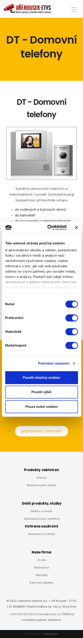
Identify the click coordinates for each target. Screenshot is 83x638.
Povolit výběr (41, 392)
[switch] (71, 317)
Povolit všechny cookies (41, 377)
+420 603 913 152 (21, 614)
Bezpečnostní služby (41, 485)
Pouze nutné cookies (41, 406)
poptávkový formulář (41, 431)
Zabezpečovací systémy (42, 519)
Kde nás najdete (41, 583)
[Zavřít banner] (76, 227)
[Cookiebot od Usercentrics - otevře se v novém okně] (49, 227)
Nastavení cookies (41, 534)
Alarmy (42, 478)
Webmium (51, 634)
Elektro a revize (41, 511)
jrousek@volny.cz (47, 614)
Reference (41, 567)
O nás (41, 560)
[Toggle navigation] (74, 9)
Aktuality (42, 575)
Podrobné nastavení (53, 363)
